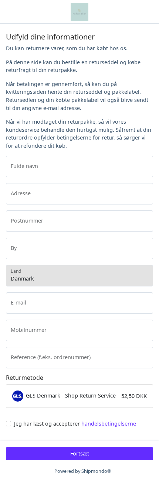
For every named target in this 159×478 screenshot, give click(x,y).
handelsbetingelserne (108, 423)
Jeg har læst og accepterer (75, 423)
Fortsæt (79, 453)
